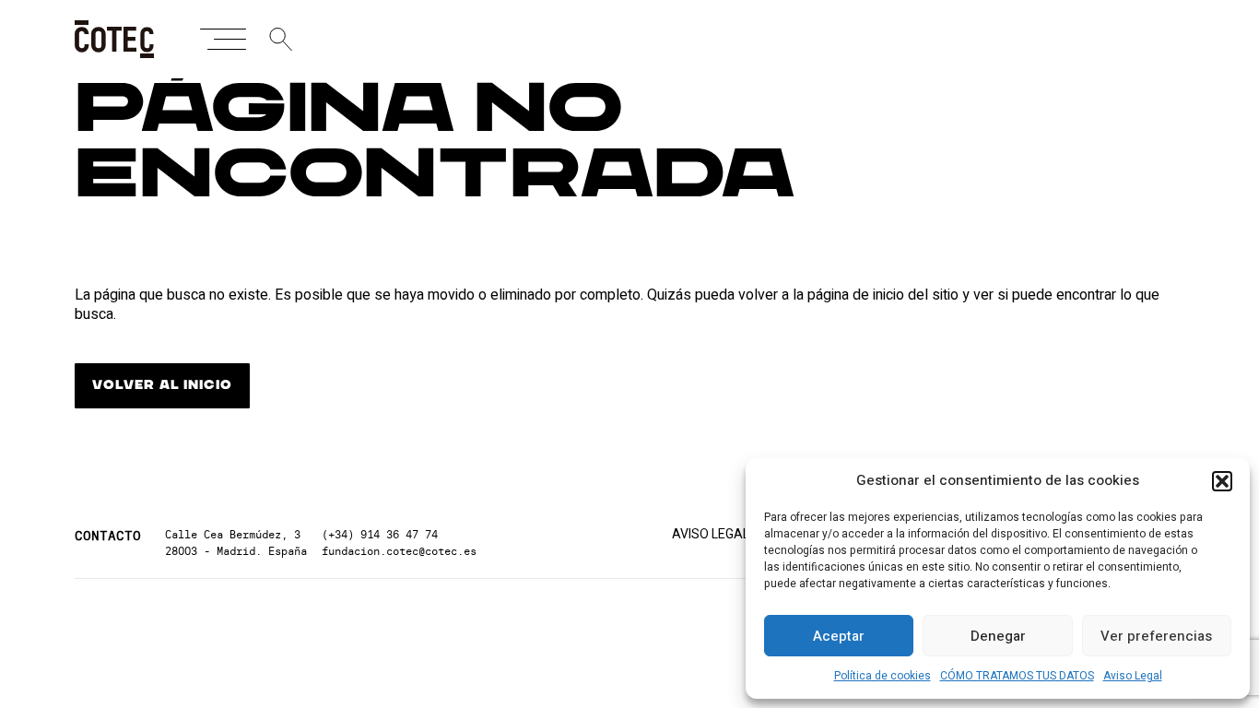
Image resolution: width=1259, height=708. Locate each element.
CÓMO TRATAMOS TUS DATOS (1017, 675)
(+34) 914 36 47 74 (380, 534)
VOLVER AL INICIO (161, 385)
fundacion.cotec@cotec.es (399, 551)
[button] (1222, 481)
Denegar (998, 636)
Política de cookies (882, 675)
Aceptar (839, 636)
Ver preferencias (1156, 636)
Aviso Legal (1132, 675)
